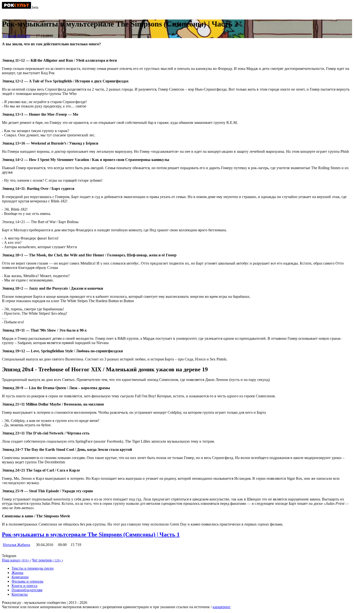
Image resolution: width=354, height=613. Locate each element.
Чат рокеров (47, 560)
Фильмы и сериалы (27, 581)
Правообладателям (27, 590)
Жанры (17, 573)
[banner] (17, 7)
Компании (20, 577)
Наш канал (16, 560)
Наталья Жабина (16, 36)
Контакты (20, 594)
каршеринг (222, 607)
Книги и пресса (24, 586)
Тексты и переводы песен (33, 568)
